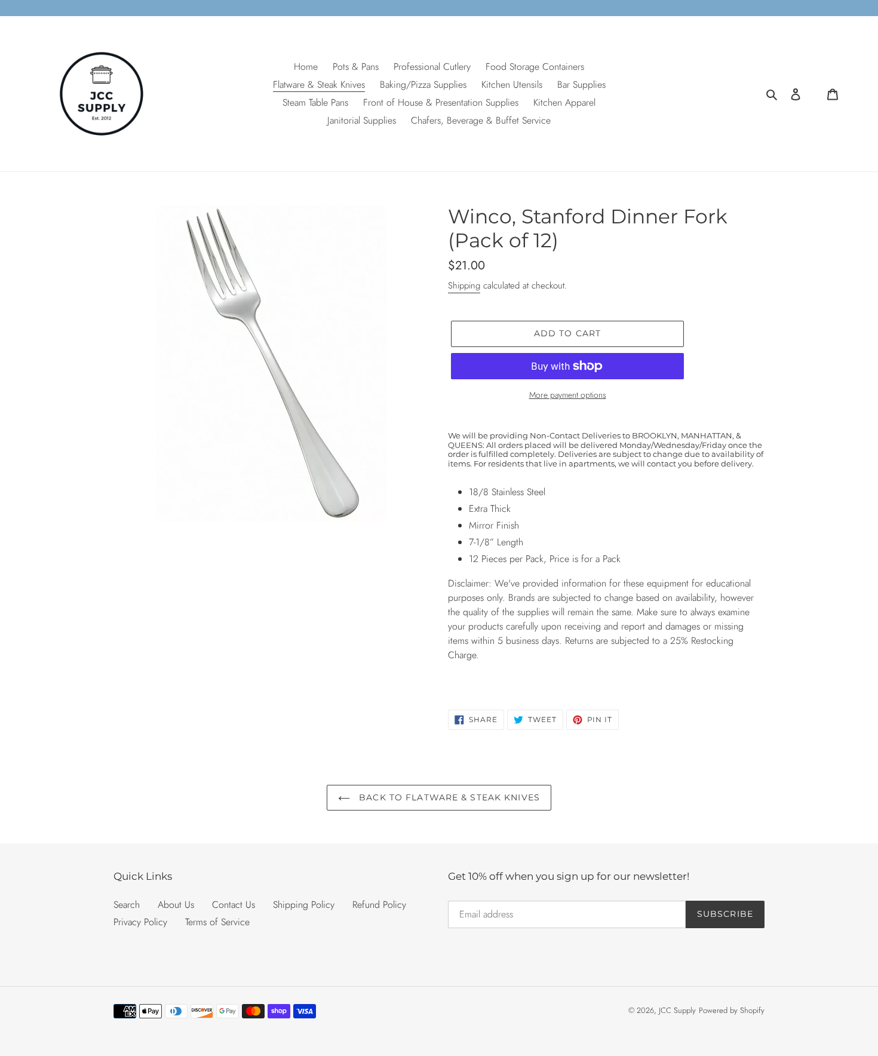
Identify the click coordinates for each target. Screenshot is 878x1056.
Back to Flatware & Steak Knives (448, 797)
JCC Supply (677, 1010)
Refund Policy (379, 904)
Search (126, 904)
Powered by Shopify (732, 1010)
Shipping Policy (303, 904)
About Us (176, 904)
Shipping (464, 285)
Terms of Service (217, 922)
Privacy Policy (140, 922)
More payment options (567, 395)
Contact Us (233, 904)
